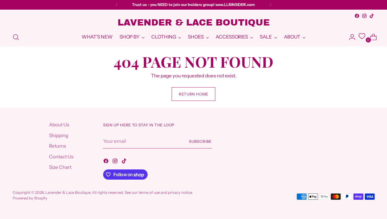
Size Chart (60, 167)
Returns (57, 146)
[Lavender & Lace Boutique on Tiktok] (371, 15)
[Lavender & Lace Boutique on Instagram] (364, 15)
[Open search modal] (16, 37)
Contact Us (61, 157)
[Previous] (116, 5)
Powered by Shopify (30, 198)
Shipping (58, 135)
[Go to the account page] (350, 37)
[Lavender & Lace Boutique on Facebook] (357, 15)
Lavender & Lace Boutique (67, 192)
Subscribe (200, 141)
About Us (59, 124)
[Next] (270, 5)
